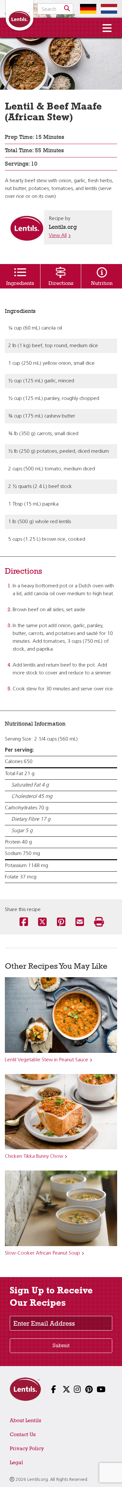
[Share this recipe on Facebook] (23, 922)
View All (58, 235)
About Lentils (25, 1420)
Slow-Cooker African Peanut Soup (42, 1253)
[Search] (67, 8)
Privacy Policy (27, 1448)
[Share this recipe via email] (79, 922)
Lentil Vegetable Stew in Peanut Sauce (46, 1060)
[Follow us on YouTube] (95, 1390)
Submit (61, 1345)
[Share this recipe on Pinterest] (61, 922)
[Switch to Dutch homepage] (107, 9)
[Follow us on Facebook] (49, 1390)
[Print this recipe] (98, 922)
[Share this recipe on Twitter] (42, 922)
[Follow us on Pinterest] (83, 1390)
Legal (16, 1462)
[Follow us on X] (61, 1390)
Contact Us (22, 1434)
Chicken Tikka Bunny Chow (34, 1156)
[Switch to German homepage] (86, 9)
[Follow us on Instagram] (72, 1390)
